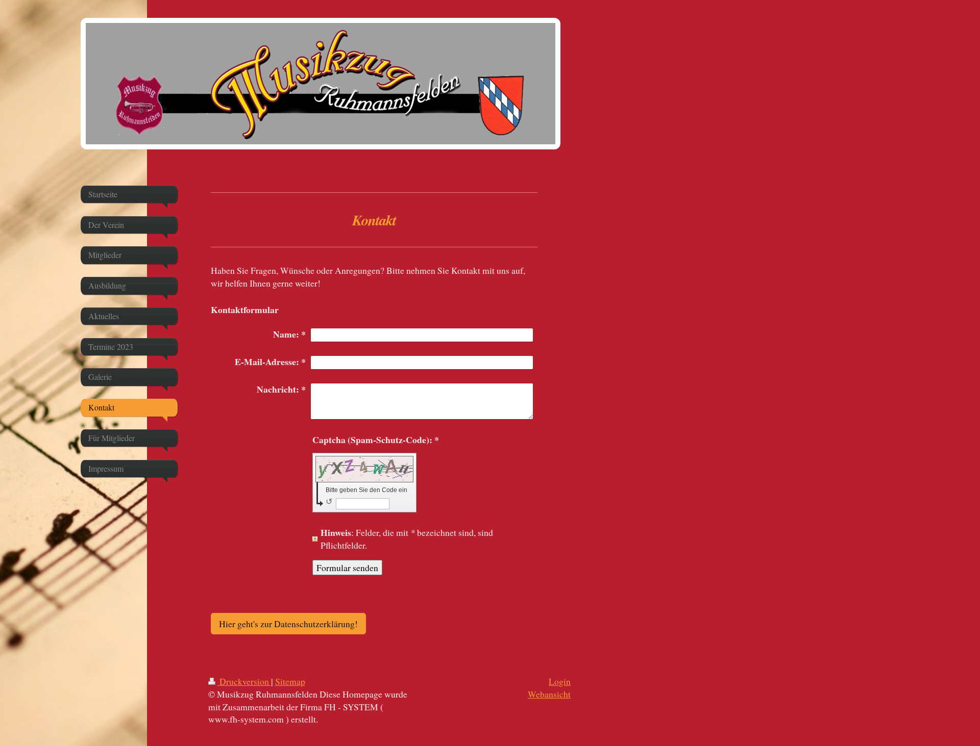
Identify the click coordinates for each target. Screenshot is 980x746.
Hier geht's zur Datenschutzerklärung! (288, 624)
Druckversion (244, 681)
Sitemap (290, 681)
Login (560, 681)
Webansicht (549, 694)
